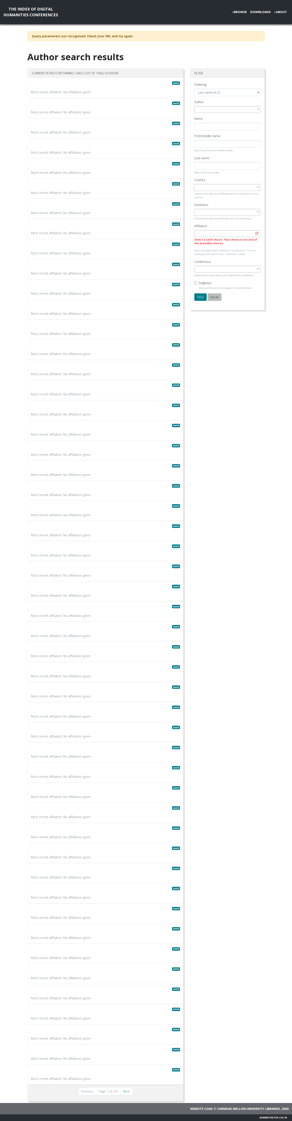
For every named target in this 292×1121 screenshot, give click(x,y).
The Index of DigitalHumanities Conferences (30, 11)
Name (198, 119)
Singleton (205, 283)
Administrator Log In (273, 1117)
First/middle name (207, 136)
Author (199, 102)
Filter (200, 297)
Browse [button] (240, 12)
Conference (202, 262)
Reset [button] (214, 297)
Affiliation (200, 226)
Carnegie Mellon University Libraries (248, 1109)
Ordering (200, 84)
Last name (201, 158)
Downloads (260, 12)
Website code (201, 1109)
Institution (201, 205)
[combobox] (227, 109)
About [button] (281, 12)
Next (126, 1091)
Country (199, 180)
